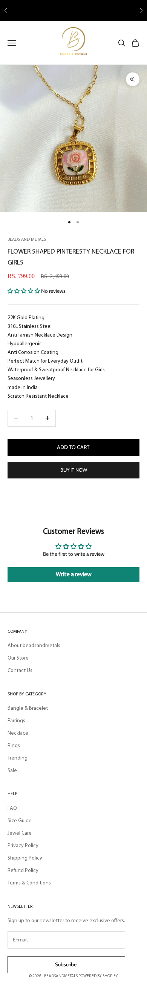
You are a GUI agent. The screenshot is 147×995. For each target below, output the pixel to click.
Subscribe (66, 964)
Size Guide (20, 821)
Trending (18, 758)
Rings (14, 746)
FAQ (12, 808)
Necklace (18, 733)
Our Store (18, 658)
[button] (24, 291)
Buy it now (73, 470)
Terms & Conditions (29, 883)
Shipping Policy (25, 858)
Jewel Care (20, 833)
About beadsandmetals (34, 646)
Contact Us (20, 671)
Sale (12, 771)
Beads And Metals (27, 239)
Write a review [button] (74, 575)
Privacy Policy (23, 846)
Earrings (16, 721)
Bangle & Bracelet (28, 708)
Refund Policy (23, 871)
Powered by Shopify (98, 976)
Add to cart (73, 447)
